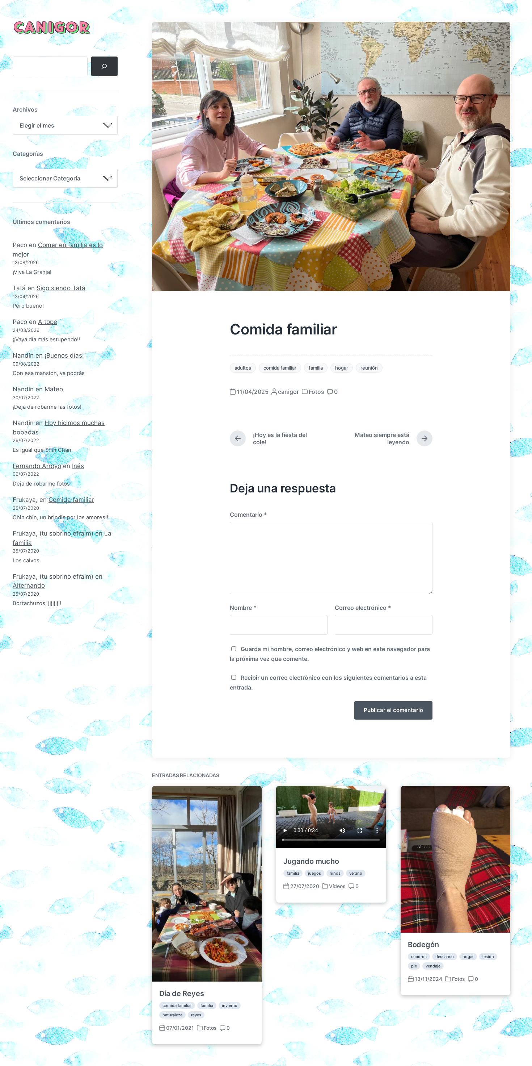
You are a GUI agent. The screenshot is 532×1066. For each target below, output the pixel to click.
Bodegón (423, 944)
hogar (341, 368)
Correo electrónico (363, 607)
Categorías (28, 153)
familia (316, 368)
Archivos (25, 109)
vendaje (433, 966)
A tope (47, 321)
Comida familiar (71, 499)
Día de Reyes (181, 993)
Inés (78, 466)
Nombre (243, 607)
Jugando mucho (311, 861)
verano (355, 873)
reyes (196, 1014)
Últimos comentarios (41, 221)
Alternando (29, 585)
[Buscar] (104, 66)
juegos (314, 873)
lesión (488, 956)
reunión (369, 368)
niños (335, 873)
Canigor (51, 28)
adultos (243, 368)
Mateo (54, 389)
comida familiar (279, 368)
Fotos (316, 391)
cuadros (419, 956)
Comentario (248, 514)
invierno (229, 1005)
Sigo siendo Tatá (61, 288)
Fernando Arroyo (37, 466)
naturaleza (172, 1014)
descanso (444, 956)
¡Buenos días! (64, 355)
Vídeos (337, 886)
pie (414, 966)
